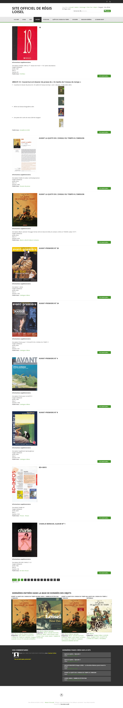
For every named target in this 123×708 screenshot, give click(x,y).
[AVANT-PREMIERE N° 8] (24, 428)
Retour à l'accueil (49, 702)
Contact (50, 653)
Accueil (71, 7)
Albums (92, 633)
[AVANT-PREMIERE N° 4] (24, 374)
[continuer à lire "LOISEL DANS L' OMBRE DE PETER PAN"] (49, 614)
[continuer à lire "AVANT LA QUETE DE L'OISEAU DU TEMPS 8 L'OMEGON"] (23, 616)
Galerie (76, 7)
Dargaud (33, 637)
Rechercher (77, 11)
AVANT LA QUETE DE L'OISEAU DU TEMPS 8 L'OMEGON (61, 138)
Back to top (61, 695)
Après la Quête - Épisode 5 (72, 654)
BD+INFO (43, 467)
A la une (16, 19)
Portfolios (22, 74)
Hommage (82, 7)
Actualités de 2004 (25, 130)
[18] (24, 43)
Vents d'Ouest (51, 634)
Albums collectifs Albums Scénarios (29, 240)
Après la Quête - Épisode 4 (72, 659)
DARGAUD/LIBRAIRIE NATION (70, 640)
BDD (30, 19)
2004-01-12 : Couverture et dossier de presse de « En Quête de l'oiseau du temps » (46, 82)
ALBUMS (105, 635)
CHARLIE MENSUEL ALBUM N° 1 (52, 524)
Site (55, 653)
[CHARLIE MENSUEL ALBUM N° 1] (24, 540)
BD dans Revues (24, 570)
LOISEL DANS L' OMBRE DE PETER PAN (47, 596)
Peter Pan (89, 7)
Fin (58, 580)
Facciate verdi (65, 704)
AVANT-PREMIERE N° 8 (48, 412)
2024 (20, 635)
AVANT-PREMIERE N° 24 (49, 303)
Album (45, 633)
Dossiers (75, 19)
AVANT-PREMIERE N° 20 (49, 248)
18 (40, 27)
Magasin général (86, 19)
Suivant (55, 580)
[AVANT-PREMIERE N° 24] (24, 319)
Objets (95, 7)
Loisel (24, 19)
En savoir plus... (104, 76)
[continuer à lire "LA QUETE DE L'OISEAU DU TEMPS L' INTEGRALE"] (99, 615)
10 (51, 580)
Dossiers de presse (25, 186)
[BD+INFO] (24, 484)
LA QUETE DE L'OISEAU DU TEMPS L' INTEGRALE (97, 637)
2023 (97, 637)
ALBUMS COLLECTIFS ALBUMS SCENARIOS (23, 639)
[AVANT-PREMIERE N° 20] (24, 264)
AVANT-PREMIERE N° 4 (48, 358)
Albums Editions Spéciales (47, 631)
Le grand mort (99, 19)
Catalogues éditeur (25, 295)
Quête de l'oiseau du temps (61, 19)
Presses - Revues (24, 516)
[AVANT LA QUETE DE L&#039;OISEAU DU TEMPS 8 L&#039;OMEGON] (24, 154)
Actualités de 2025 (73, 655)
